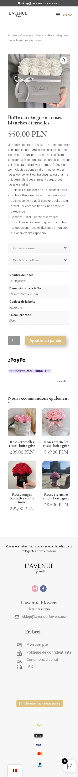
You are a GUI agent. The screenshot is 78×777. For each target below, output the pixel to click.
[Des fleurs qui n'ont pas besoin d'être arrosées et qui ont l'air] (58, 680)
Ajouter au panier (45, 340)
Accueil (12, 35)
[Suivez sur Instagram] (35, 588)
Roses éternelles (30, 35)
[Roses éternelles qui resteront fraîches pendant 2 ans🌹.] (58, 692)
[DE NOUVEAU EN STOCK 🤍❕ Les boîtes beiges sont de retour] (21, 680)
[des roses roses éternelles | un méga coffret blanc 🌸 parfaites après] (39, 680)
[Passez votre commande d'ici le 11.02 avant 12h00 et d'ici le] (39, 692)
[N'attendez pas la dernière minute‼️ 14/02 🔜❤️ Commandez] (21, 692)
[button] (63, 60)
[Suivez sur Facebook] (43, 588)
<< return (63, 381)
